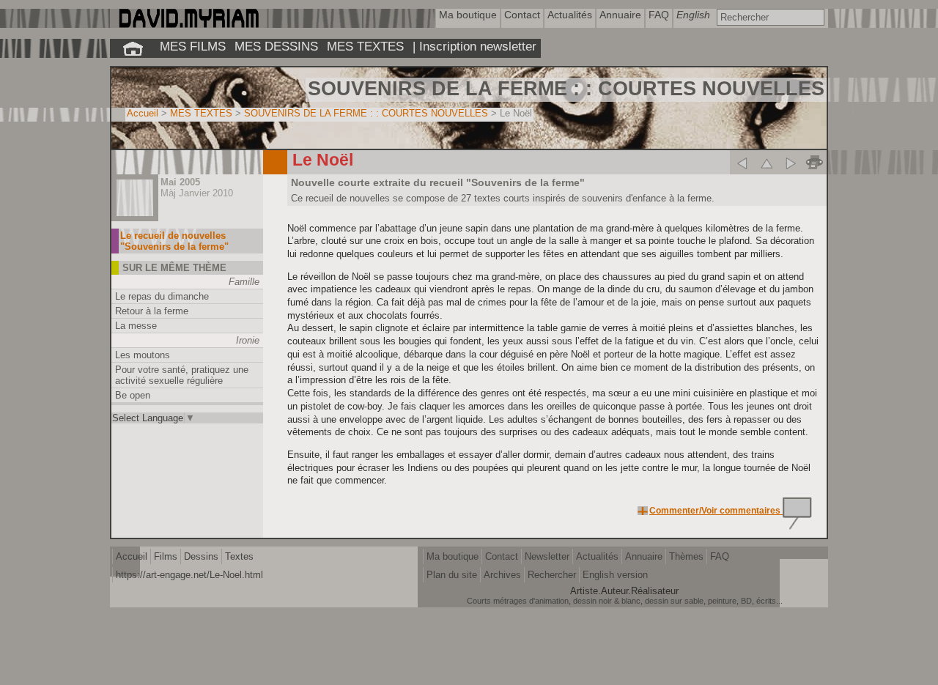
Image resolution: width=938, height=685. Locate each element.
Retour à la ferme (151, 311)
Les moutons (142, 354)
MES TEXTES (365, 46)
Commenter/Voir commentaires (716, 510)
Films (165, 556)
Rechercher (552, 574)
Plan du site (451, 574)
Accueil (142, 113)
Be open (132, 395)
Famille (244, 281)
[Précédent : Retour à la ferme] (742, 162)
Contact (501, 556)
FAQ (719, 556)
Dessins (201, 556)
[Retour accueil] (132, 48)
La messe (136, 325)
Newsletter (547, 556)
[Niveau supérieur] (766, 162)
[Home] (188, 24)
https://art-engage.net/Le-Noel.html (189, 574)
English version (615, 574)
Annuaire (643, 556)
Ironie (247, 340)
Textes (239, 556)
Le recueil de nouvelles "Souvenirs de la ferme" (174, 241)
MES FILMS (193, 46)
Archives (502, 574)
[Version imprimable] (814, 162)
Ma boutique (452, 556)
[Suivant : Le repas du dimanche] (790, 162)
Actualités (597, 556)
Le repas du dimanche (162, 296)
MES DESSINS (276, 46)
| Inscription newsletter (474, 46)
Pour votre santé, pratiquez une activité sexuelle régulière (181, 375)
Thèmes (686, 556)
